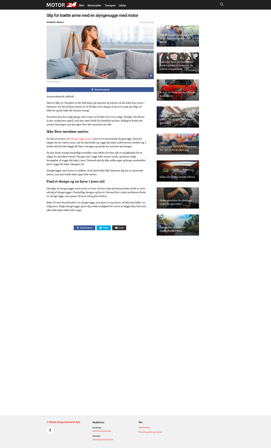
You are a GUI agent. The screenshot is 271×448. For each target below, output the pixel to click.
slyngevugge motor (81, 138)
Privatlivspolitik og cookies (150, 432)
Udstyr (122, 5)
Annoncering (144, 427)
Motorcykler (94, 5)
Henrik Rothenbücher (102, 431)
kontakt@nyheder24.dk (103, 439)
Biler (81, 5)
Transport (110, 5)
